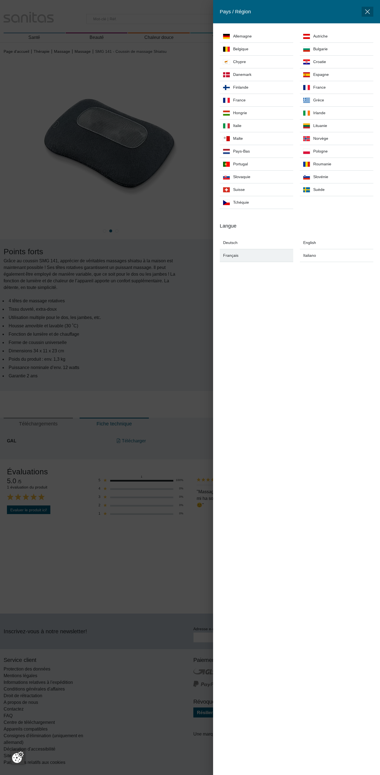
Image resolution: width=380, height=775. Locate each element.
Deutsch (230, 242)
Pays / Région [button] (235, 11)
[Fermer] (367, 12)
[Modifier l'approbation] (17, 757)
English (309, 242)
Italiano (309, 255)
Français (230, 255)
